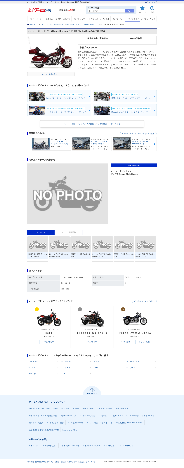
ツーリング (33, 361)
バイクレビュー (118, 19)
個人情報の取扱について (44, 462)
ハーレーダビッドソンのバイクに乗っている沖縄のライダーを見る (92, 124)
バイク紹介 (103, 416)
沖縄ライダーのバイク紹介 (39, 409)
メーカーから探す (50, 446)
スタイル (49, 19)
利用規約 (30, 462)
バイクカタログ (133, 19)
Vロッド (31, 367)
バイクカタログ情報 (75, 423)
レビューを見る (145, 342)
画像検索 (66, 19)
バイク (31, 19)
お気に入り (142, 12)
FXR (63, 373)
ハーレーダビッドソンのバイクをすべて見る (138, 134)
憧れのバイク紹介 (36, 423)
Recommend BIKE (69, 430)
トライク (32, 373)
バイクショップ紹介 (87, 416)
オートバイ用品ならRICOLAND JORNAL (127, 423)
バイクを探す (49, 342)
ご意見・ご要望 (60, 462)
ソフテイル (65, 361)
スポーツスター (133, 361)
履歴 (152, 12)
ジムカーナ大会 (132, 416)
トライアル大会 (148, 416)
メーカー (39, 19)
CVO (96, 367)
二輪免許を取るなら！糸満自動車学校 (44, 430)
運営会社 (81, 462)
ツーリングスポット (105, 409)
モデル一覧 (41, 232)
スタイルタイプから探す (69, 446)
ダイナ (96, 361)
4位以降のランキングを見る (144, 301)
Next (155, 144)
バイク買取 (104, 19)
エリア (58, 19)
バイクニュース (117, 416)
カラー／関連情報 (69, 232)
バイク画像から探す (127, 446)
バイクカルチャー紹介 (55, 423)
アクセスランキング (68, 416)
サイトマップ (152, 2)
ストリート (65, 367)
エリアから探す (110, 446)
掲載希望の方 (72, 462)
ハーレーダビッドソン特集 (96, 423)
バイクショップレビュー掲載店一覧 (43, 416)
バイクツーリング (148, 19)
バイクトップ (34, 446)
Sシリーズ (130, 367)
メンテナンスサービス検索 (82, 409)
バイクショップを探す (91, 446)
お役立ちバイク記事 (61, 409)
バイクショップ (79, 19)
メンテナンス (93, 19)
